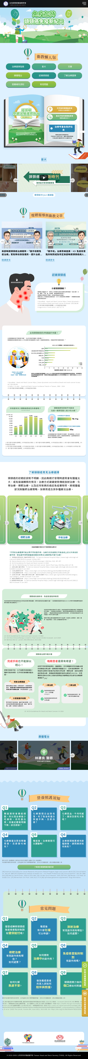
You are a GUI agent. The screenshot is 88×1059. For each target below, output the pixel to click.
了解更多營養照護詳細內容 (44, 867)
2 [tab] (25, 297)
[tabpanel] (59, 292)
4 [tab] (19, 295)
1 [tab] (24, 287)
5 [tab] (17, 300)
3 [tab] (24, 292)
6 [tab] (18, 306)
